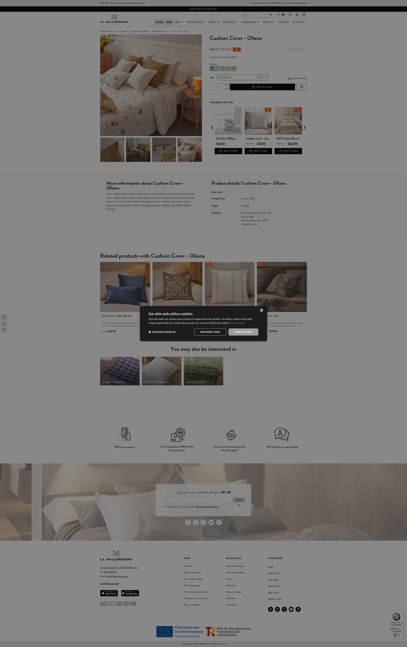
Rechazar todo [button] (210, 331)
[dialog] (203, 323)
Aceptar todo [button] (243, 331)
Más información (237, 323)
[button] (162, 331)
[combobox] (261, 310)
